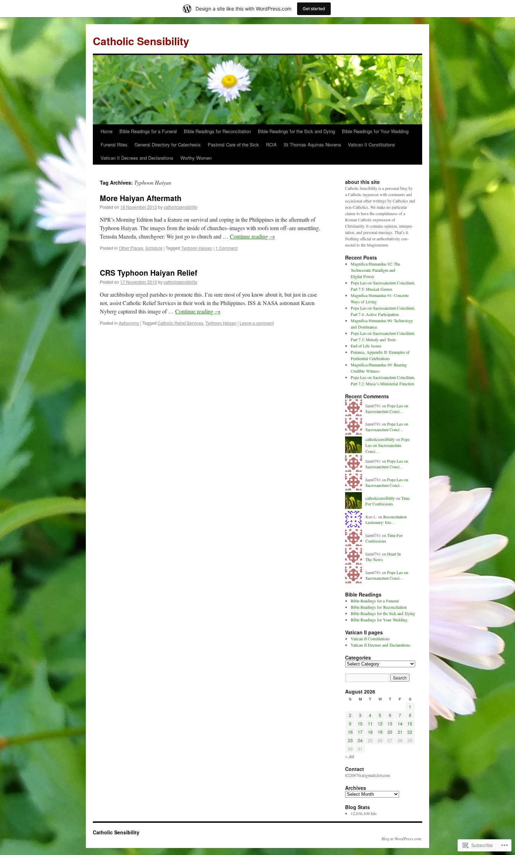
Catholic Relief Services (180, 323)
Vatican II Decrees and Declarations (137, 157)
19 (380, 732)
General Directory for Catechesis (168, 144)
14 (400, 723)
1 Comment (226, 248)
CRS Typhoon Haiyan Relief (148, 272)
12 (380, 723)
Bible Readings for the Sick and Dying (296, 131)
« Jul (349, 756)
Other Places (131, 248)
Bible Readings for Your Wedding (375, 131)
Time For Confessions (387, 501)
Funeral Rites (114, 144)
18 (370, 732)
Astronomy (129, 323)
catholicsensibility (180, 207)
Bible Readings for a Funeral (148, 131)
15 (409, 723)
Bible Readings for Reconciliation (217, 131)
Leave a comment (257, 323)
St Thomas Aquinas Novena (312, 144)
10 (360, 723)
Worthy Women (196, 157)
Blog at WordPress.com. (402, 838)
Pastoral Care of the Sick (233, 144)
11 (370, 723)
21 (400, 732)
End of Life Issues (366, 346)
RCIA (271, 144)
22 (409, 732)
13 (389, 723)
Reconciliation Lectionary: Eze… (386, 519)
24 (360, 740)
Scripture (154, 248)
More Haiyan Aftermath (140, 198)
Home (106, 131)
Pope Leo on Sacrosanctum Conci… (386, 408)
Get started (314, 8)
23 (350, 740)
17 (360, 732)
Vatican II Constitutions (371, 144)
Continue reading (252, 236)
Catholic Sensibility (141, 40)
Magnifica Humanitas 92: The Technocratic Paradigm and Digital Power (375, 270)
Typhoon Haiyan (196, 248)
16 (350, 732)
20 (389, 732)
